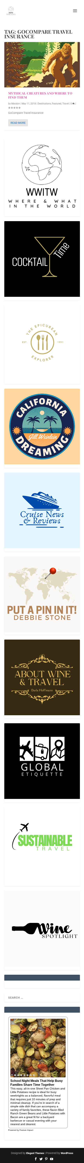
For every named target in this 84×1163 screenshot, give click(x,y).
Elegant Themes (35, 1153)
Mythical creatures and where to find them (40, 95)
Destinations (44, 103)
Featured (56, 103)
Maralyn (15, 103)
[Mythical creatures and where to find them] (42, 64)
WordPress (67, 1153)
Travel (65, 103)
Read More (18, 122)
